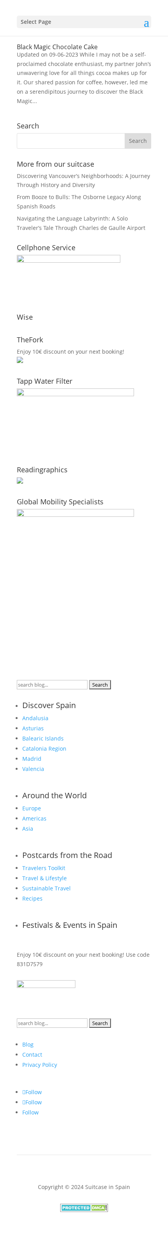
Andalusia (35, 718)
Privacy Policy (39, 1064)
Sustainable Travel (46, 888)
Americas (34, 818)
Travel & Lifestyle (44, 878)
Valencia (33, 769)
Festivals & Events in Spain (69, 925)
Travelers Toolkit (43, 868)
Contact (32, 1054)
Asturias (33, 728)
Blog (28, 1044)
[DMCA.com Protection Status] (84, 1210)
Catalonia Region (44, 748)
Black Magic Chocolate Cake (57, 47)
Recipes (32, 898)
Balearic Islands (43, 738)
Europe (31, 808)
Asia (27, 828)
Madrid (31, 758)
